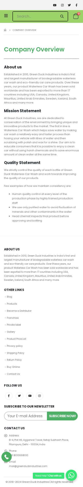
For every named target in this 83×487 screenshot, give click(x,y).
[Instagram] (62, 5)
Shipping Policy (15, 353)
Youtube (30, 396)
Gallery (11, 331)
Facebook (8, 396)
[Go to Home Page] (5, 30)
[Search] (62, 16)
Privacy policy (15, 346)
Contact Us (13, 374)
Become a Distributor (19, 310)
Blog (9, 296)
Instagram (39, 396)
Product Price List (16, 339)
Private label (14, 324)
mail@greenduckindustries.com (28, 466)
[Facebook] (76, 5)
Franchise (13, 318)
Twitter (19, 396)
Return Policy (14, 360)
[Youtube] (54, 5)
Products (12, 303)
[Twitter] (69, 5)
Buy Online (13, 367)
